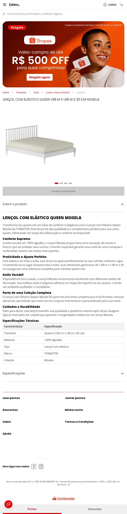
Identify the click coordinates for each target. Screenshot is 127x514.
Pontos (32, 509)
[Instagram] (41, 466)
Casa (36, 92)
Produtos (21, 92)
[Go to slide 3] (65, 183)
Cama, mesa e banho (57, 92)
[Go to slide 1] (56, 183)
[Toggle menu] (5, 5)
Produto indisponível (63, 191)
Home (6, 92)
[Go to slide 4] (70, 183)
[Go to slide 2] (61, 183)
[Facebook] (34, 466)
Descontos (95, 509)
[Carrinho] (122, 5)
